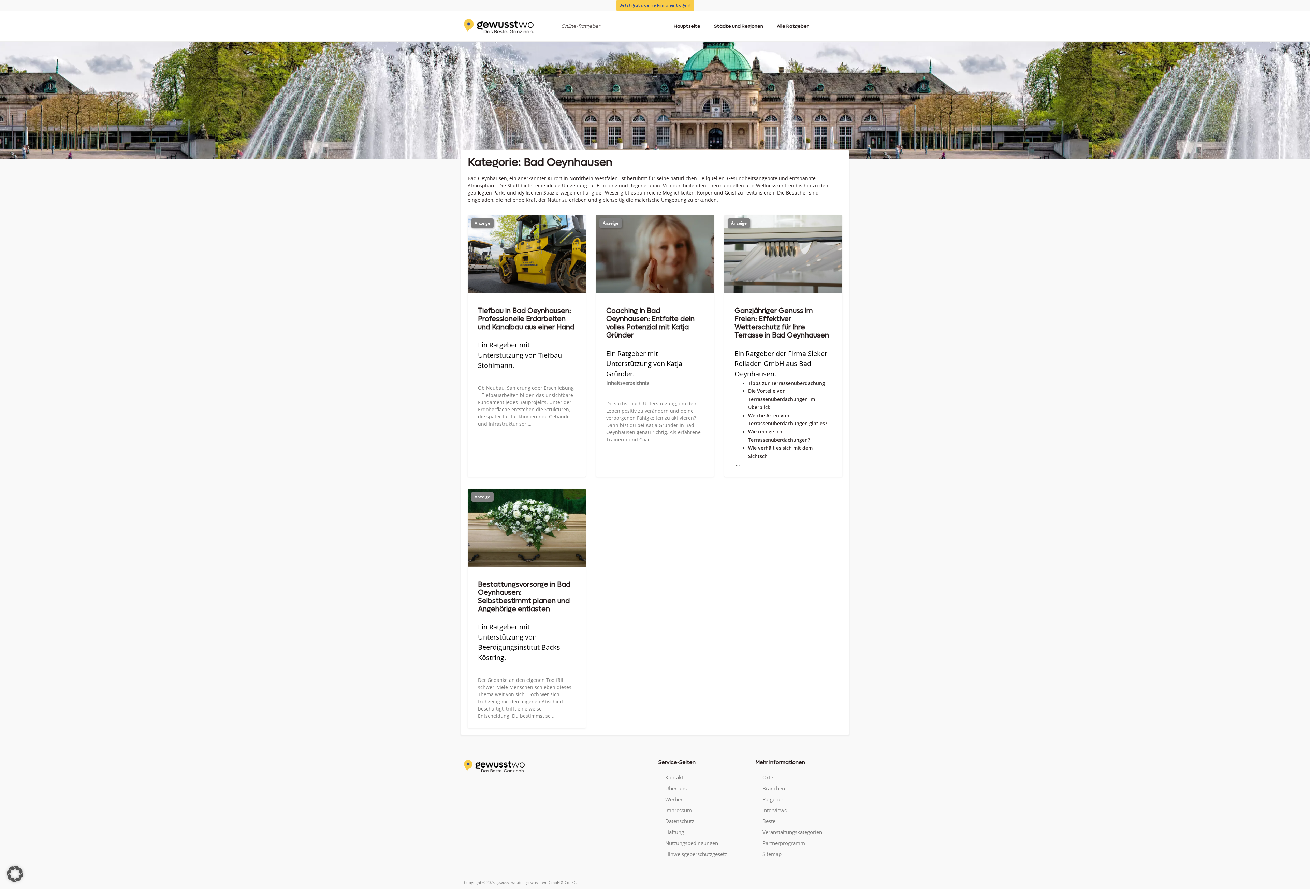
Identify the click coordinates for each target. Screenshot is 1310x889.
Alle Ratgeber (793, 26)
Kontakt (674, 777)
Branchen (773, 788)
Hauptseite (687, 26)
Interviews (774, 810)
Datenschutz (679, 821)
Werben (674, 799)
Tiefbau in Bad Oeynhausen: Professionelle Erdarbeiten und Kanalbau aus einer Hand (526, 319)
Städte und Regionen (738, 26)
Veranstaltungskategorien (792, 832)
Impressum (678, 810)
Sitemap (772, 853)
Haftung (674, 832)
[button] (15, 874)
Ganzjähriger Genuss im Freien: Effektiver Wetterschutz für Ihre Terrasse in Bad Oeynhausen (781, 323)
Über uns (676, 788)
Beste (768, 821)
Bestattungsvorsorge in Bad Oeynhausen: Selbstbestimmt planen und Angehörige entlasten (524, 597)
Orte (767, 777)
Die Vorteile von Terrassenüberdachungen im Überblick (781, 399)
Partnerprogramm (783, 843)
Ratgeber (772, 799)
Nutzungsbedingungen (691, 843)
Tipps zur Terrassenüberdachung (786, 383)
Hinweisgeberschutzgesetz (696, 853)
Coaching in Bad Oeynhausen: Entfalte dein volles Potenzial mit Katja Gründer (650, 323)
